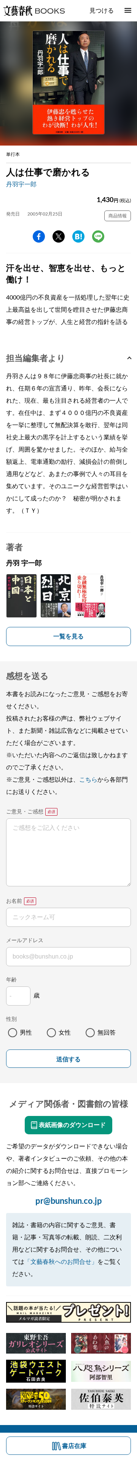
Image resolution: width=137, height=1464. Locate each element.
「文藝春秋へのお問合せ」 (60, 1262)
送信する (68, 1059)
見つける (101, 11)
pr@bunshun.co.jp (68, 1201)
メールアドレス (24, 940)
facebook (39, 236)
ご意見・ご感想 (24, 812)
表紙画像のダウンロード (72, 1125)
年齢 (11, 980)
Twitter (59, 236)
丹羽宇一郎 (21, 184)
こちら (88, 780)
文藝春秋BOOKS (34, 11)
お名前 (14, 901)
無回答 (106, 1033)
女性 (65, 1033)
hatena (78, 236)
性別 (11, 1019)
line (98, 236)
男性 (26, 1033)
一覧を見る (68, 636)
